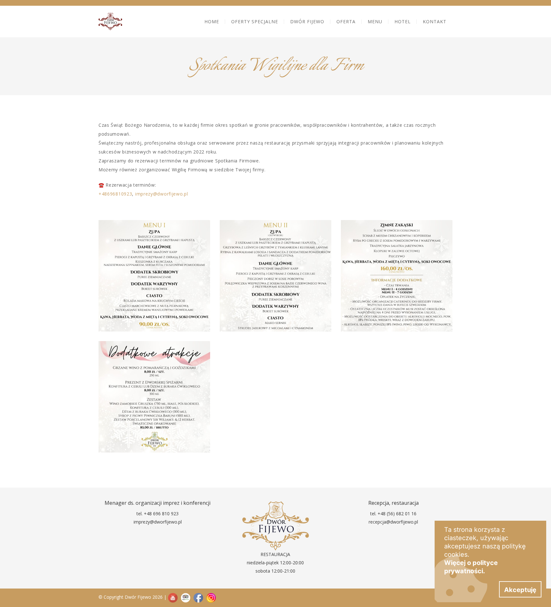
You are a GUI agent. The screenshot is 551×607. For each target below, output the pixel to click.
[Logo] (110, 21)
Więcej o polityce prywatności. (471, 567)
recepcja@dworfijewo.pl (393, 522)
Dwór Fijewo (138, 597)
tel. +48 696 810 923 (157, 514)
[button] (307, 21)
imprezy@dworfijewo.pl (161, 194)
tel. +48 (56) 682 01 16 (393, 514)
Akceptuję (520, 590)
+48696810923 (115, 194)
